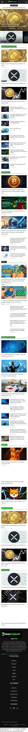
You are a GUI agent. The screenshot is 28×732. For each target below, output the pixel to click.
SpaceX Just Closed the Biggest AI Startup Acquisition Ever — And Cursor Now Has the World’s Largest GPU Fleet (18, 431)
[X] (17, 708)
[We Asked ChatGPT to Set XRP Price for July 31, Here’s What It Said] (14, 596)
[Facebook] (10, 708)
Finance (3, 276)
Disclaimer (14, 697)
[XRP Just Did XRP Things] (5, 130)
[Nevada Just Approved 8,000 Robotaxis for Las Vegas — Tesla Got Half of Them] (14, 385)
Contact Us (14, 691)
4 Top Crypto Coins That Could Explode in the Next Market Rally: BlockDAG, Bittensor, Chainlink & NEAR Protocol (18, 315)
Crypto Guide (4, 41)
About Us (14, 688)
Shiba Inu (14, 660)
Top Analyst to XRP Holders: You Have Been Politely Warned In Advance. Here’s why (18, 116)
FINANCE (4, 262)
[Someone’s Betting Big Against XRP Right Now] (5, 166)
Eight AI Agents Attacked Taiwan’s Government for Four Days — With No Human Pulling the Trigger (18, 401)
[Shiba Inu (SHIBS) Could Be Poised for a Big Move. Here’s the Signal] (14, 493)
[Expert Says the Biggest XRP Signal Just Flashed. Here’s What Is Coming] (14, 93)
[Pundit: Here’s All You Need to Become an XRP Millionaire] (11, 37)
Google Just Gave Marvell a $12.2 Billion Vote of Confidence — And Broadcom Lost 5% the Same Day (17, 438)
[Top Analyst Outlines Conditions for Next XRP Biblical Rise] (5, 123)
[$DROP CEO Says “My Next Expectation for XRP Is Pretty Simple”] (14, 20)
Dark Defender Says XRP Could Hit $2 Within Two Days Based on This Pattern (18, 144)
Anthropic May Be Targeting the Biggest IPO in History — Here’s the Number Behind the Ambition (17, 408)
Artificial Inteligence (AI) (8, 337)
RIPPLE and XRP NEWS (7, 508)
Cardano (14, 667)
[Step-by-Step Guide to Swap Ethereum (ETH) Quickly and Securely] (14, 615)
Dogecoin (14, 676)
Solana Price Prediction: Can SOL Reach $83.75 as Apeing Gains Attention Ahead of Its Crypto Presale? (18, 308)
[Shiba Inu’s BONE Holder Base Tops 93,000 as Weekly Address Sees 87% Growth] (14, 473)
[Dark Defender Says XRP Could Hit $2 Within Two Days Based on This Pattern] (5, 145)
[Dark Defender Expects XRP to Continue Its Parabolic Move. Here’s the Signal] (5, 109)
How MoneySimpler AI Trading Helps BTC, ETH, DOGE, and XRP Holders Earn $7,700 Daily (18, 248)
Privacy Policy (14, 700)
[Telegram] (14, 708)
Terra (14, 670)
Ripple (14, 673)
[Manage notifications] (25, 729)
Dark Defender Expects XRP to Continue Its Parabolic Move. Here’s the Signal (18, 109)
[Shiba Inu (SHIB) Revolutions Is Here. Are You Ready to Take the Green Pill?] (14, 454)
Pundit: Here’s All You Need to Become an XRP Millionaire (13, 83)
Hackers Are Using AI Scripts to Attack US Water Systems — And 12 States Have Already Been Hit (18, 415)
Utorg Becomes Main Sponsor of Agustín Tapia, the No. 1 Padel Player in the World (18, 151)
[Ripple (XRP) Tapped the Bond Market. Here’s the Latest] (5, 159)
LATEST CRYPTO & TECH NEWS (9, 46)
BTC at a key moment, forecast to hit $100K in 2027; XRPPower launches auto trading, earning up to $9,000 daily (13, 191)
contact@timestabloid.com (12, 654)
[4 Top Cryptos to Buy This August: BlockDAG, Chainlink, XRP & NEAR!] (5, 331)
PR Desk (2, 284)
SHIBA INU (4, 444)
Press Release (5, 172)
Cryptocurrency (5, 28)
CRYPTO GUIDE (5, 570)
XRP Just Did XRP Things (15, 128)
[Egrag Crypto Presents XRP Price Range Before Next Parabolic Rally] (5, 137)
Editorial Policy (14, 694)
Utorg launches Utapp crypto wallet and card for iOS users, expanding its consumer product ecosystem (18, 255)
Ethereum (14, 664)
